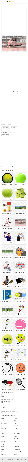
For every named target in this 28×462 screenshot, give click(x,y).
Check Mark (17, 438)
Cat (15, 423)
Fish (15, 444)
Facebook (3, 454)
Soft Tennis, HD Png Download (9, 199)
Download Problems (12, 167)
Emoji (15, 436)
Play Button (4, 428)
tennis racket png (6, 130)
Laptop (15, 428)
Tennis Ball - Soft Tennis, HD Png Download (12, 184)
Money (15, 454)
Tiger (2, 433)
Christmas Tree (5, 438)
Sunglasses (4, 423)
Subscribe (16, 426)
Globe (2, 446)
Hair (15, 441)
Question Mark (17, 451)
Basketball (3, 426)
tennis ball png (5, 127)
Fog (15, 431)
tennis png (13, 127)
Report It (3, 167)
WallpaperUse (17, 433)
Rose (2, 436)
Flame (15, 418)
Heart (2, 418)
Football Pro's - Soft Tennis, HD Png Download (12, 257)
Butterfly (16, 420)
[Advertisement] (14, 21)
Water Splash (17, 449)
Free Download (14, 91)
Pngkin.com (4, 451)
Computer (16, 446)
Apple (2, 420)
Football (3, 441)
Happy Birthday (5, 444)
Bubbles (3, 431)
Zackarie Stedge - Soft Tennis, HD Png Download (13, 243)
